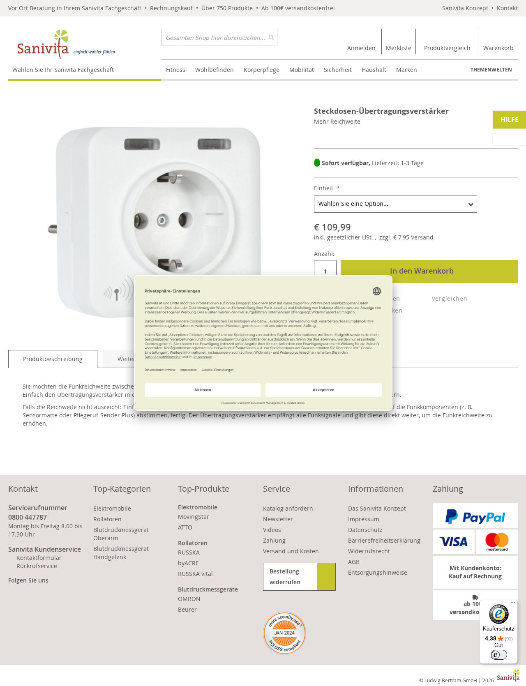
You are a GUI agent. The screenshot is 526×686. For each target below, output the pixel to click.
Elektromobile (112, 508)
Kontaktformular (39, 558)
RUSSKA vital (195, 574)
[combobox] (219, 37)
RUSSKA (189, 552)
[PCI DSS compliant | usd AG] (284, 633)
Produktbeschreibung (53, 359)
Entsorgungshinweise (377, 572)
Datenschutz (365, 530)
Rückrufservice (36, 566)
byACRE (188, 563)
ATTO (185, 527)
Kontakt (507, 8)
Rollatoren (107, 519)
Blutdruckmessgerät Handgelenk (121, 553)
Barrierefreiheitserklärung (384, 540)
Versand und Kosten (291, 551)
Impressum (363, 519)
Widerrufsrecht (369, 551)
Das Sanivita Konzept (377, 508)
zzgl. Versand (406, 237)
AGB (354, 562)
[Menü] (513, 605)
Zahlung (274, 540)
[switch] (499, 655)
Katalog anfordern (288, 508)
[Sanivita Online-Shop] (84, 44)
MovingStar (193, 516)
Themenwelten (491, 69)
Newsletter (278, 519)
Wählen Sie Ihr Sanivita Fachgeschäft (63, 70)
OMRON (189, 599)
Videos (272, 530)
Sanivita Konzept (465, 8)
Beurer (187, 609)
